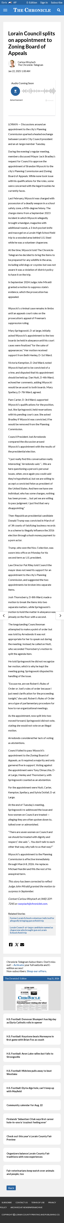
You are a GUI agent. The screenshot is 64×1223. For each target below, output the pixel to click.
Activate (18, 964)
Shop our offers (36, 971)
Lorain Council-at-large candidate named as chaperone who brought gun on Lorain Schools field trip (31, 930)
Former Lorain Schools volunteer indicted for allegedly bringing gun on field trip (32, 919)
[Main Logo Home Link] (32, 10)
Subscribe (56, 2)
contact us (22, 1202)
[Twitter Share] (16, 944)
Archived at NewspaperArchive (27, 1207)
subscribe (7, 1202)
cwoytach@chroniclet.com (32, 903)
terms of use (38, 1202)
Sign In (44, 2)
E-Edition (32, 2)
